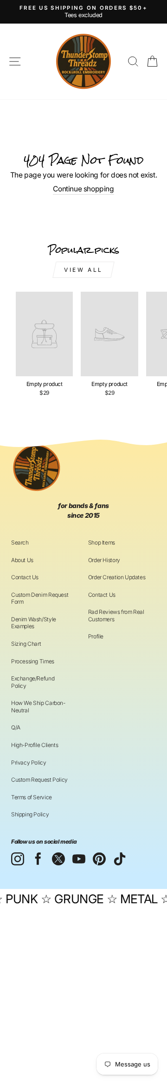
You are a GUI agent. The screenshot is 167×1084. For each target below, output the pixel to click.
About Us (22, 560)
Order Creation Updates (116, 577)
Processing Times (32, 661)
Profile (95, 636)
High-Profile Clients (34, 744)
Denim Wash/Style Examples (33, 623)
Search (20, 542)
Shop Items (101, 542)
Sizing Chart (26, 643)
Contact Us (25, 577)
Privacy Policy (28, 762)
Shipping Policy (30, 814)
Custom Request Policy (39, 779)
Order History (104, 560)
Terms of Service (31, 797)
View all (83, 269)
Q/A (15, 727)
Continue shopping (83, 188)
